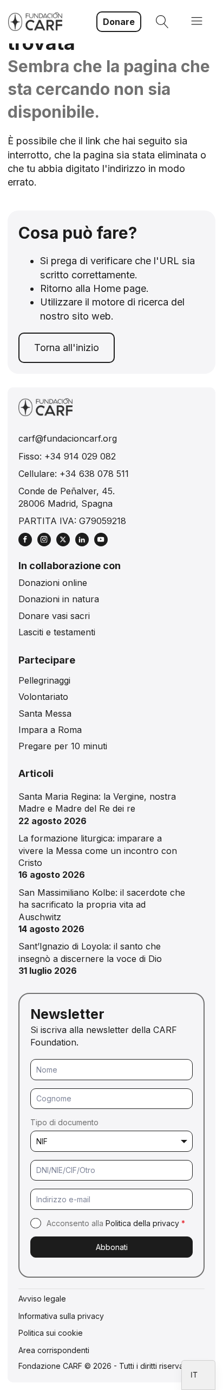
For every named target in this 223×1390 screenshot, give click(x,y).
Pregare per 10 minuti (62, 746)
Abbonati (112, 1247)
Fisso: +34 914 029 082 (67, 456)
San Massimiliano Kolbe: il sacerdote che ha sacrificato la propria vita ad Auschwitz (101, 904)
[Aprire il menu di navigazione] (197, 22)
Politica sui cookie (50, 1332)
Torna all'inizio (66, 347)
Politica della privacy (142, 1223)
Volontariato (43, 696)
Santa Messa (44, 713)
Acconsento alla (116, 1223)
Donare (119, 21)
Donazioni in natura (58, 599)
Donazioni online (52, 582)
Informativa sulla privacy (61, 1316)
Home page (119, 288)
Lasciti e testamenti (56, 632)
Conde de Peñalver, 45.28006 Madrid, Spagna (66, 497)
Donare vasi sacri (54, 615)
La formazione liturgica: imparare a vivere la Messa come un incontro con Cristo (97, 850)
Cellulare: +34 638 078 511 (73, 473)
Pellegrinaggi (44, 680)
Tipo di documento (64, 1122)
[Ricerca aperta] (162, 22)
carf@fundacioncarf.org (67, 438)
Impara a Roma (50, 729)
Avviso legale (42, 1298)
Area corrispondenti (53, 1350)
